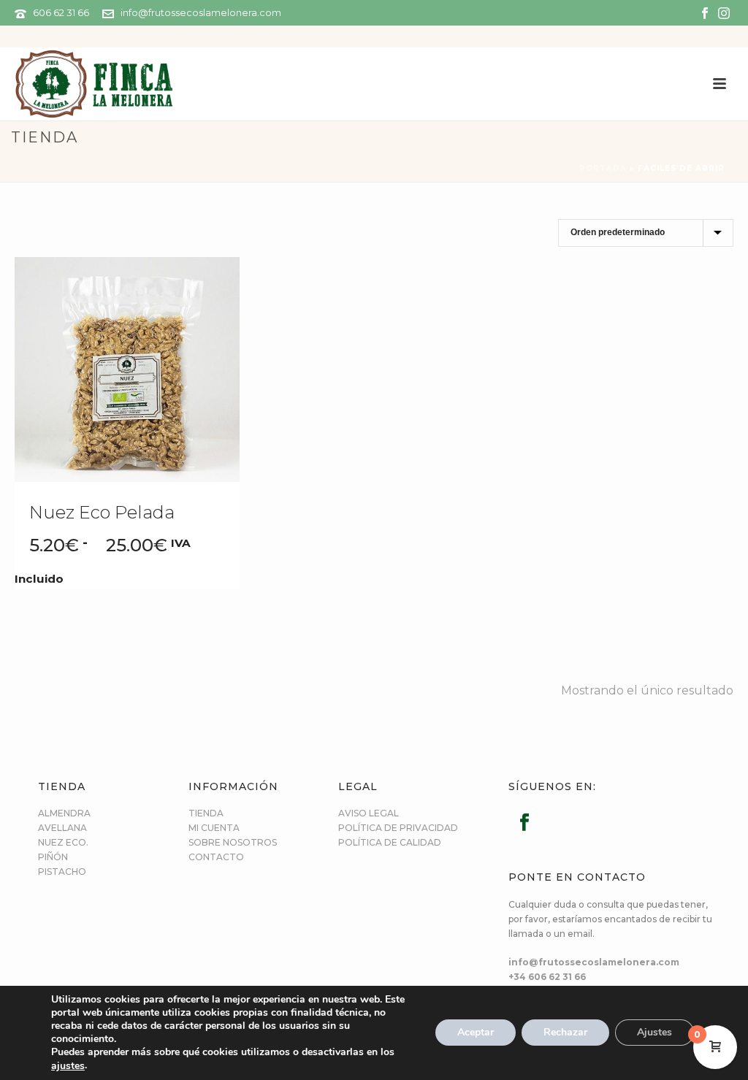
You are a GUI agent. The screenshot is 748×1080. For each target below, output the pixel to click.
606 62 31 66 (61, 12)
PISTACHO (62, 871)
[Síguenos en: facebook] (524, 822)
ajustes (68, 1066)
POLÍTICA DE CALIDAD (389, 842)
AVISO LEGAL (368, 813)
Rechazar (565, 1033)
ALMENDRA (64, 813)
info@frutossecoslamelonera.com (201, 12)
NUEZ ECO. (63, 842)
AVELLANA (62, 827)
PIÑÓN (53, 856)
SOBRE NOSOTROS (232, 842)
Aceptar (475, 1033)
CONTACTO (216, 856)
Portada (603, 168)
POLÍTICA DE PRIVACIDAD (398, 827)
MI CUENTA (214, 827)
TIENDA (206, 813)
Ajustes (654, 1033)
